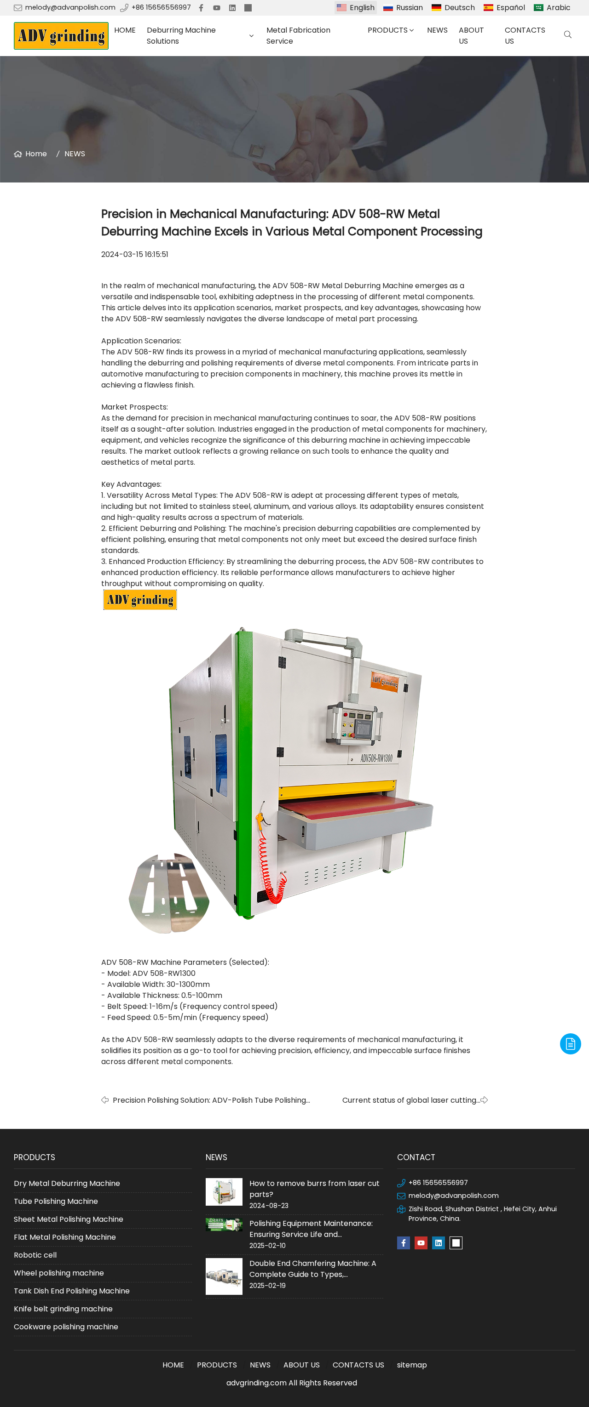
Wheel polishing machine (59, 1273)
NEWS (437, 30)
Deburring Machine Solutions (181, 35)
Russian (409, 7)
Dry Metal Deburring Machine (67, 1183)
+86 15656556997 (161, 7)
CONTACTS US (525, 35)
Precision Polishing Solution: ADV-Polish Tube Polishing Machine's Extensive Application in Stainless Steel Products (218, 1100)
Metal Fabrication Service (298, 35)
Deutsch (460, 7)
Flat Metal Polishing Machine (65, 1237)
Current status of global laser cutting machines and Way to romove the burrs (404, 1100)
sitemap (412, 1365)
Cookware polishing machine (66, 1327)
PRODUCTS (388, 30)
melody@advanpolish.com (70, 7)
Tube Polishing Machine (56, 1201)
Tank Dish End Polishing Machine (72, 1291)
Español (511, 7)
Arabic (559, 7)
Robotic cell (35, 1255)
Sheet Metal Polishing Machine (68, 1219)
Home (36, 153)
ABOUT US (471, 35)
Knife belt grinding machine (63, 1309)
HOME (125, 30)
